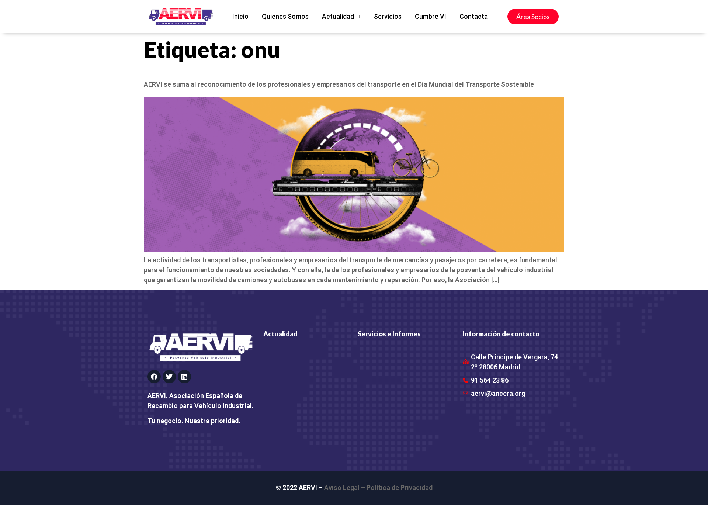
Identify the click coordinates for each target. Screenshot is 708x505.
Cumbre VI (430, 16)
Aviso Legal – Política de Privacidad (378, 487)
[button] (341, 16)
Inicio (240, 16)
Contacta (473, 16)
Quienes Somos (285, 16)
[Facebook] (154, 376)
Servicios (388, 16)
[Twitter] (169, 376)
